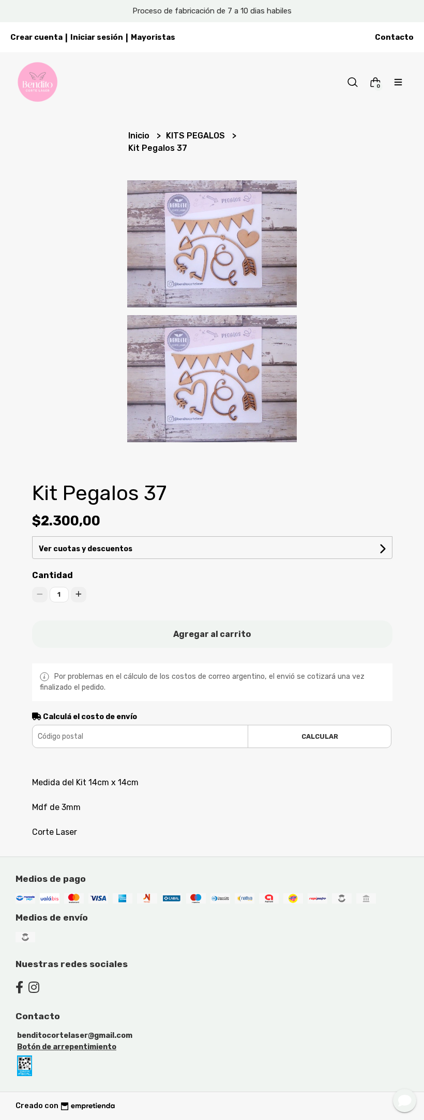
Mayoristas (153, 37)
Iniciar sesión (96, 37)
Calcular (319, 736)
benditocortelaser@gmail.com (74, 1035)
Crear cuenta (36, 37)
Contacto (394, 37)
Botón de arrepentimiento (66, 1047)
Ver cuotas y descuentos (85, 549)
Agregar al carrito (212, 634)
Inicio (140, 136)
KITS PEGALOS (196, 136)
